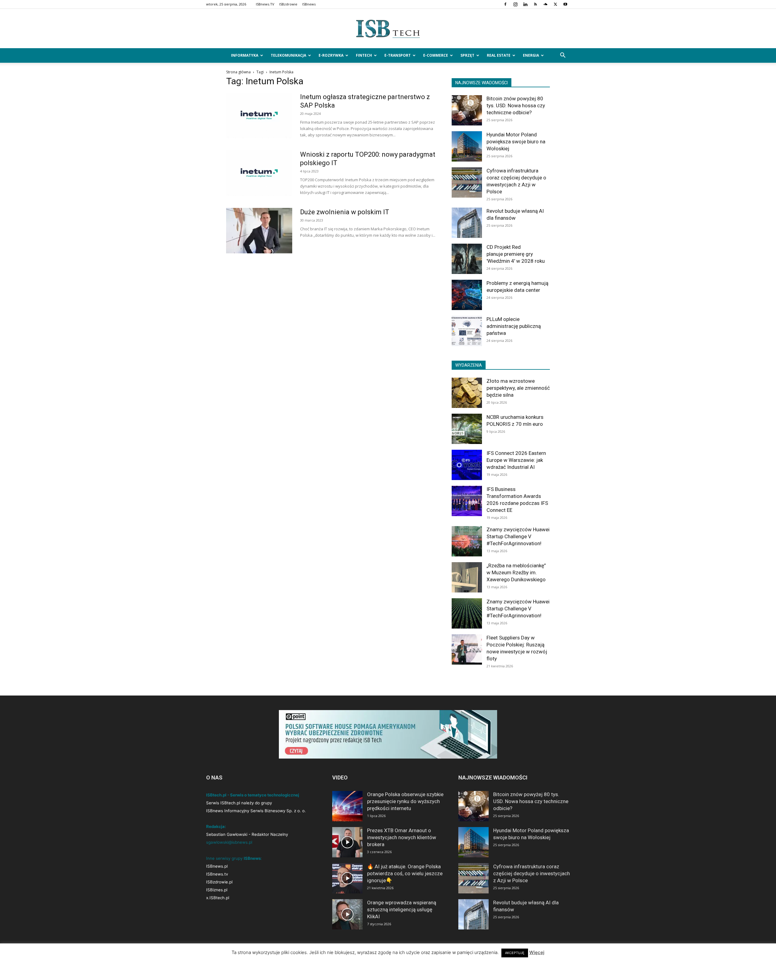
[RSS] (535, 4)
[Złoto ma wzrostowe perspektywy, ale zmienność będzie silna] (467, 393)
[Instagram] (515, 4)
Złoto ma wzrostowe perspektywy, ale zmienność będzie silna (518, 388)
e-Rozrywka (331, 55)
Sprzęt (467, 55)
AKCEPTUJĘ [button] (514, 953)
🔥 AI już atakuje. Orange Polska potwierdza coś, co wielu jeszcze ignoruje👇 (405, 873)
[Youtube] (565, 4)
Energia (531, 55)
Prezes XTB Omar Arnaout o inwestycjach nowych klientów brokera (401, 837)
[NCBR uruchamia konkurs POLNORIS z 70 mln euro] (467, 429)
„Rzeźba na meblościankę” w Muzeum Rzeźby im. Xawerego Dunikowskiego (516, 572)
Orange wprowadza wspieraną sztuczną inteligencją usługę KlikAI (401, 909)
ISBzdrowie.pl (219, 881)
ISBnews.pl (217, 866)
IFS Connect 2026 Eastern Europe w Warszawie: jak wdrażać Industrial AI (516, 460)
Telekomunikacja (288, 55)
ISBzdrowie (288, 4)
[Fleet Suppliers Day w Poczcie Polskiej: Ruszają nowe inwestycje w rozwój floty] (467, 649)
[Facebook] (505, 4)
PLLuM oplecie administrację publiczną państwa (514, 326)
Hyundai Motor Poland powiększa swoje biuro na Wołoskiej (516, 142)
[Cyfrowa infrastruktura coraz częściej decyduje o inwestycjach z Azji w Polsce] (467, 182)
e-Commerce (435, 55)
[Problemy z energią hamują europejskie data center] (467, 295)
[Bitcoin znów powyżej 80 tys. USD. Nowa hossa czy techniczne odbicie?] (467, 110)
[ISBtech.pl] (388, 28)
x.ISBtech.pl (217, 897)
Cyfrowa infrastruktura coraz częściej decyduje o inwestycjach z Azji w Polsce (531, 873)
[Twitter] (555, 4)
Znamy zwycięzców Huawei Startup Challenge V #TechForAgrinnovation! (518, 536)
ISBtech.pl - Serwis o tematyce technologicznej (252, 794)
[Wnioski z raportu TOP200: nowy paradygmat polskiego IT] (259, 173)
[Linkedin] (525, 4)
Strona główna (238, 72)
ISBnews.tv (217, 874)
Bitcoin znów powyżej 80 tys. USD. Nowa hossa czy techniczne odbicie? (516, 105)
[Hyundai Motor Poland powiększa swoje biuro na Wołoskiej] (467, 146)
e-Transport (397, 55)
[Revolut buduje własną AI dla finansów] (467, 223)
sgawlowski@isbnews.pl (229, 842)
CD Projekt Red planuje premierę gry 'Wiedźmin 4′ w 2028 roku (516, 254)
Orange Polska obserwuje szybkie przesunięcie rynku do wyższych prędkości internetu (405, 801)
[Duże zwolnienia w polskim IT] (259, 230)
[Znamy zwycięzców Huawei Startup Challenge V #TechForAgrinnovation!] (467, 541)
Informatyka (244, 55)
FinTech (364, 55)
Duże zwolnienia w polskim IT (344, 212)
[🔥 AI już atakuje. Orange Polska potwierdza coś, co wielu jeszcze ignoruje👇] (347, 878)
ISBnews (309, 4)
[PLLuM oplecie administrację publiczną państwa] (467, 331)
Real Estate (498, 55)
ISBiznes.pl (216, 889)
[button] (562, 56)
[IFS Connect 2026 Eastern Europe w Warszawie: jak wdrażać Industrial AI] (467, 465)
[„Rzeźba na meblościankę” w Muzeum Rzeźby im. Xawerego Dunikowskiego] (467, 577)
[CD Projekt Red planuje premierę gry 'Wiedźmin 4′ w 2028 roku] (467, 259)
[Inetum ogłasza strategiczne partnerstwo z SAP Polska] (259, 115)
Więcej (536, 952)
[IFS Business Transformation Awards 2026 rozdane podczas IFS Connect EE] (467, 501)
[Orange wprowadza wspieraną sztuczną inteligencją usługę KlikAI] (347, 914)
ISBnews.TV (265, 4)
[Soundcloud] (545, 4)
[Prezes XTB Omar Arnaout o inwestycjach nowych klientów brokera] (347, 842)
